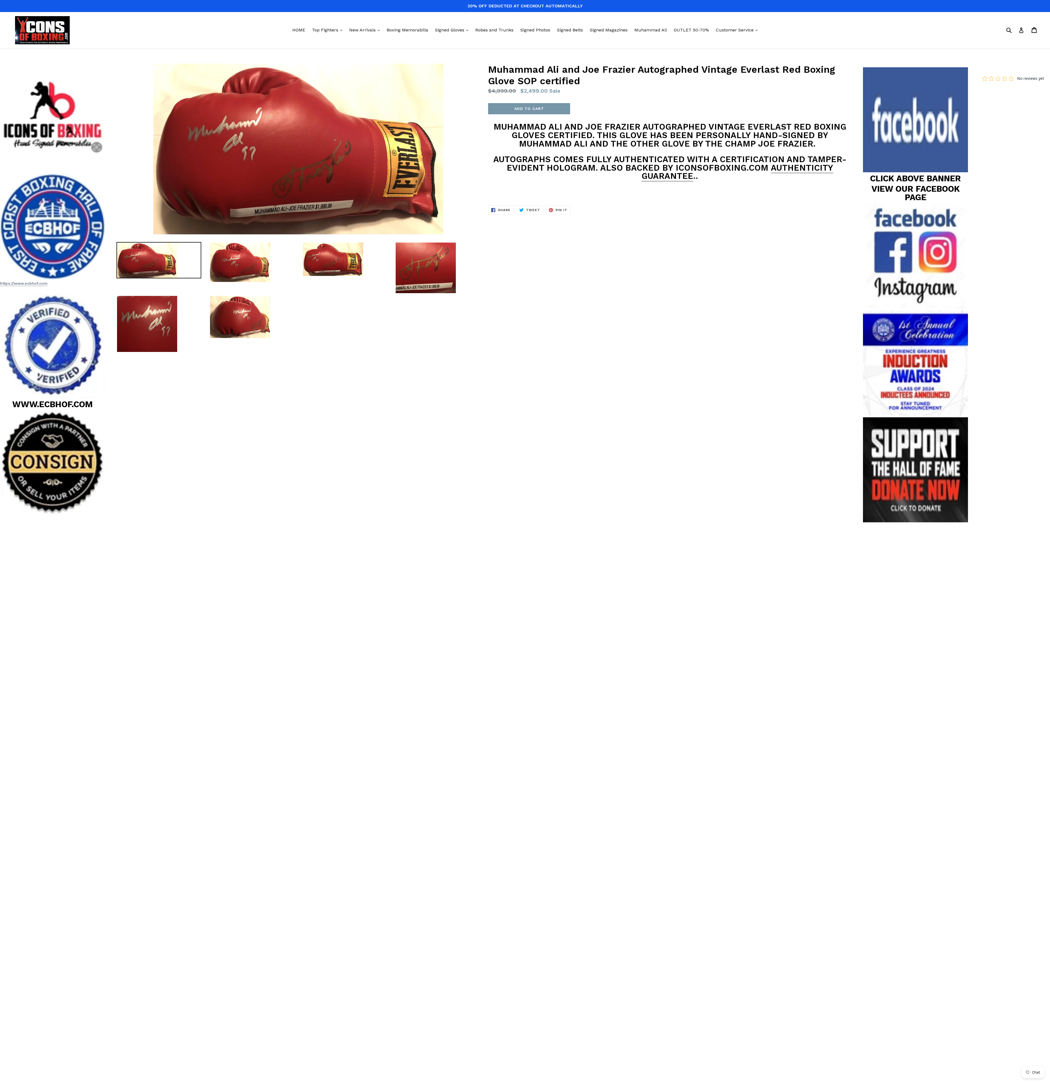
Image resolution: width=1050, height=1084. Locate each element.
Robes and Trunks (494, 30)
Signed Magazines (609, 30)
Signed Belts (570, 30)
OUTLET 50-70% (691, 30)
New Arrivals (366, 30)
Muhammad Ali (650, 30)
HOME (298, 30)
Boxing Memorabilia (407, 30)
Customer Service (738, 30)
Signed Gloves (453, 30)
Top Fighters (328, 30)
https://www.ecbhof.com (24, 283)
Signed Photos (535, 30)
